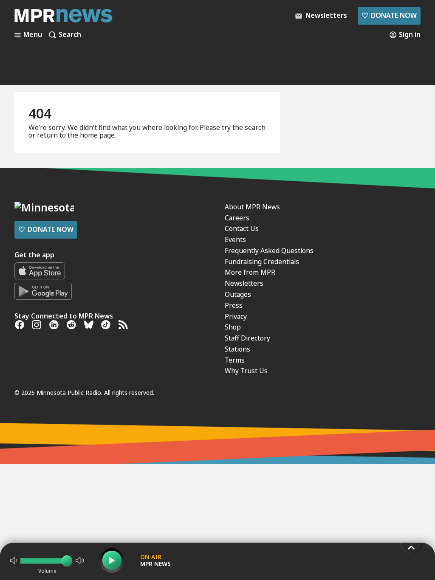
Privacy (236, 316)
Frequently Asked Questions (269, 250)
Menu (32, 34)
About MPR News (252, 206)
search (255, 127)
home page (97, 135)
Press (234, 305)
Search (70, 34)
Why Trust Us (246, 370)
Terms (235, 360)
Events (235, 239)
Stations (237, 349)
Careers (237, 217)
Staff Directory (247, 338)
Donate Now (389, 15)
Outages (238, 294)
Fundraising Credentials (262, 261)
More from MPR (250, 272)
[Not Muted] (13, 560)
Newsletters (244, 283)
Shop (233, 327)
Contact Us (242, 228)
